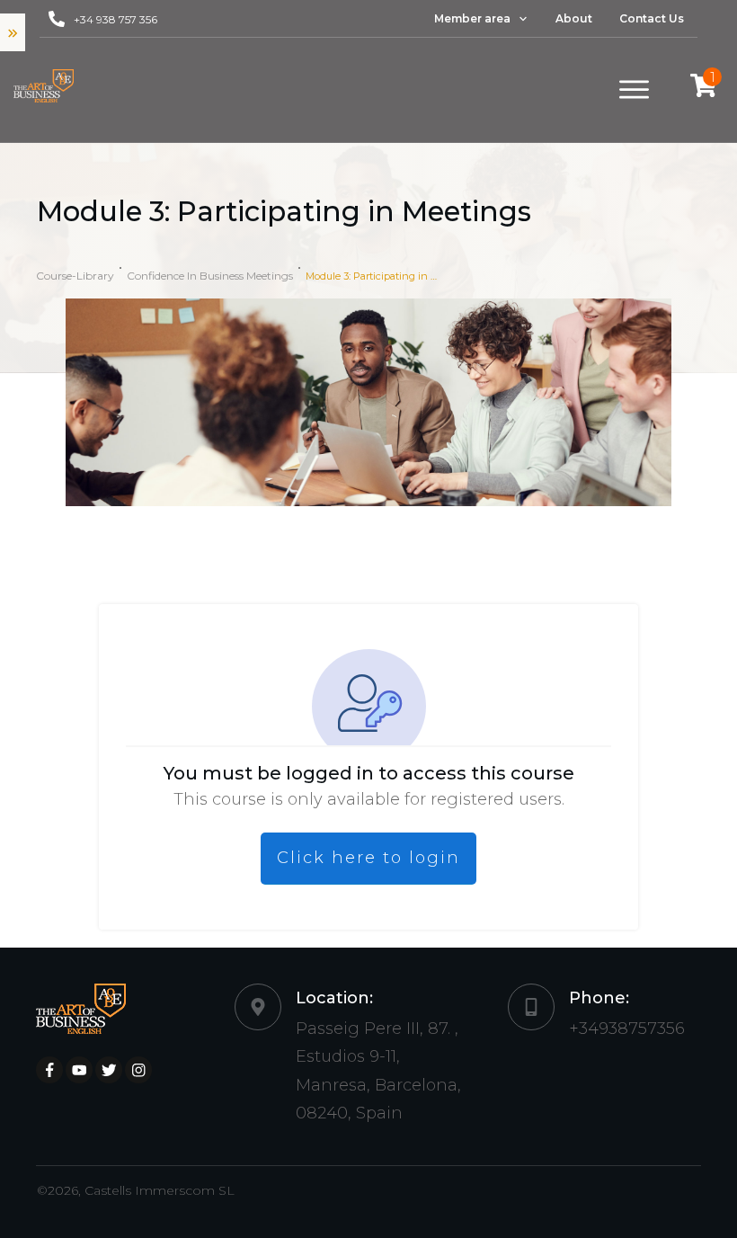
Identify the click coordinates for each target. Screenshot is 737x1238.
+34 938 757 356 (115, 19)
